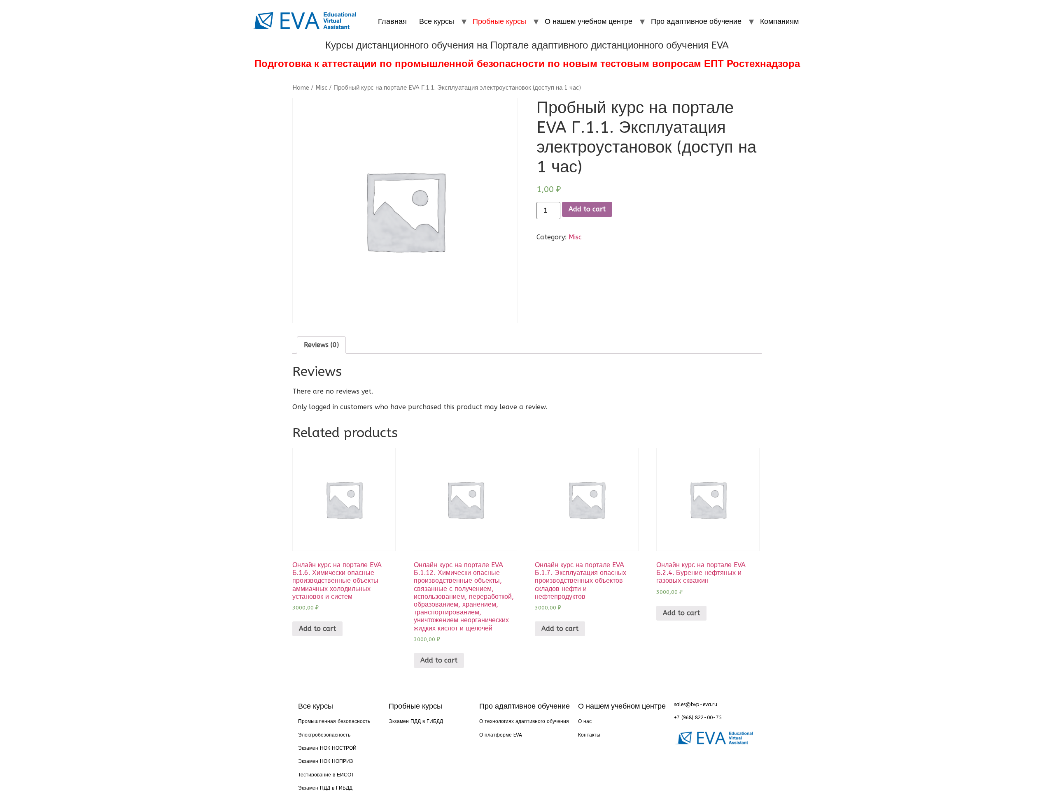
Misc (321, 87)
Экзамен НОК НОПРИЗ (325, 761)
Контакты (589, 735)
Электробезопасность (324, 735)
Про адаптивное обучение (696, 21)
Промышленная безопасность (334, 721)
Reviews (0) (321, 345)
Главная (392, 21)
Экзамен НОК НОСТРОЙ (327, 748)
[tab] (321, 345)
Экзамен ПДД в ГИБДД (325, 788)
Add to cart (587, 209)
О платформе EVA (500, 735)
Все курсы (436, 21)
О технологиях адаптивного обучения (524, 721)
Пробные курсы (499, 21)
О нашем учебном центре (588, 21)
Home (300, 87)
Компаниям (779, 21)
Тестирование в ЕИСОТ (326, 775)
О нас (585, 721)
